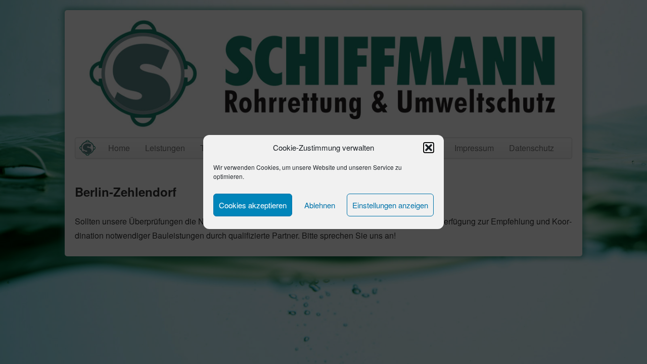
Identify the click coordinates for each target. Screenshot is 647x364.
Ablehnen (319, 205)
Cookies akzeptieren (253, 205)
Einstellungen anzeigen (390, 205)
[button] (429, 148)
